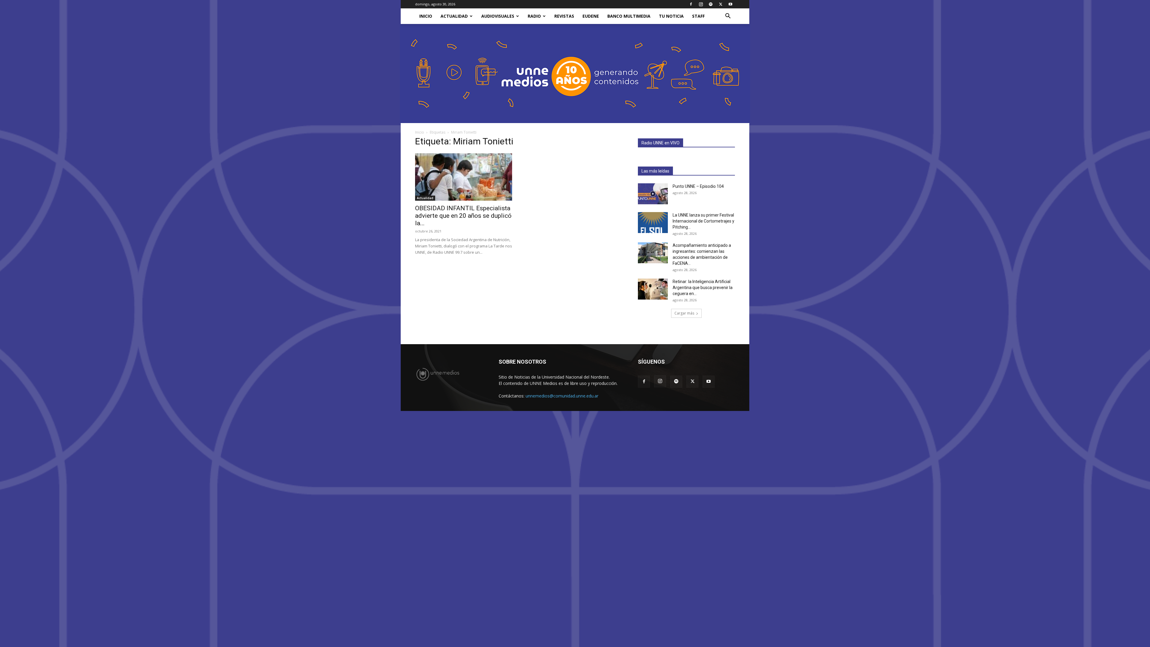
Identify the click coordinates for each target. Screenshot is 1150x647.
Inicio (419, 132)
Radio (534, 16)
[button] (728, 16)
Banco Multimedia (628, 16)
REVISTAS (564, 16)
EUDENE (590, 16)
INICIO (425, 16)
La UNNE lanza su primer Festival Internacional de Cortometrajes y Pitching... (703, 221)
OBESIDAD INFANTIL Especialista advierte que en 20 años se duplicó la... (463, 216)
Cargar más (684, 313)
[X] (720, 4)
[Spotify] (710, 4)
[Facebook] (690, 4)
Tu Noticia (671, 16)
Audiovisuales (497, 16)
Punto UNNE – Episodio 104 (698, 186)
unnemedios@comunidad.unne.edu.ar (562, 396)
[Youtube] (730, 4)
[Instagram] (700, 4)
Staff (698, 16)
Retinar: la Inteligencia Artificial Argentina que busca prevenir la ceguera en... (703, 287)
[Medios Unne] (575, 73)
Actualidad (454, 16)
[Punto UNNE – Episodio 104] (653, 193)
